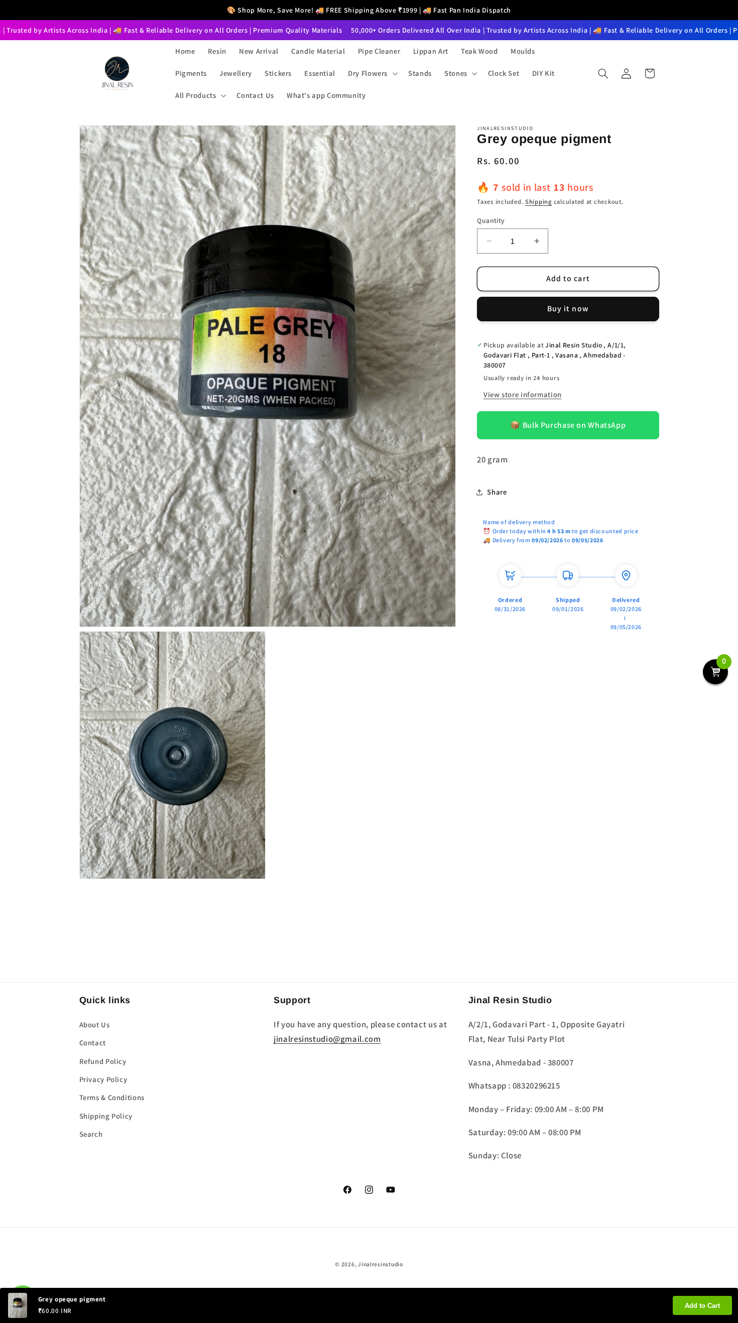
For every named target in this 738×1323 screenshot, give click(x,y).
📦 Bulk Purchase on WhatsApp (568, 425)
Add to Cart (702, 1305)
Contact (92, 1042)
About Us (94, 1024)
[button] (372, 73)
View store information (522, 394)
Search (91, 1134)
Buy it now (568, 308)
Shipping (538, 201)
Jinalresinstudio (380, 1264)
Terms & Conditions (112, 1097)
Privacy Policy (103, 1079)
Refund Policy (103, 1061)
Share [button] (497, 492)
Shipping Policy (106, 1116)
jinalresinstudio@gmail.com (327, 1038)
